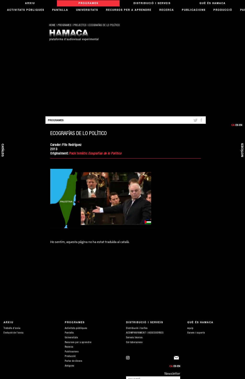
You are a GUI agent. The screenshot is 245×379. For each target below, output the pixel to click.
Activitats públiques (25, 10)
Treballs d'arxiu (12, 328)
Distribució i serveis (152, 3)
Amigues (69, 366)
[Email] (177, 359)
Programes (88, 3)
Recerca (166, 10)
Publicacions (194, 10)
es (236, 125)
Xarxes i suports (196, 333)
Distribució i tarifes (137, 328)
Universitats (87, 10)
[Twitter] (195, 122)
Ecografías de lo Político (104, 25)
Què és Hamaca (213, 3)
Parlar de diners (73, 361)
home (52, 25)
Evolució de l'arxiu (14, 333)
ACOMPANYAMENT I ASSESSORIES (145, 333)
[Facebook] (201, 122)
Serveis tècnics (134, 338)
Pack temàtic (78, 153)
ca (233, 125)
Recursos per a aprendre (128, 10)
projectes (79, 25)
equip (190, 328)
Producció (222, 10)
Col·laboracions (134, 342)
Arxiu (30, 3)
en (240, 125)
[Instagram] (150, 359)
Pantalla (60, 10)
